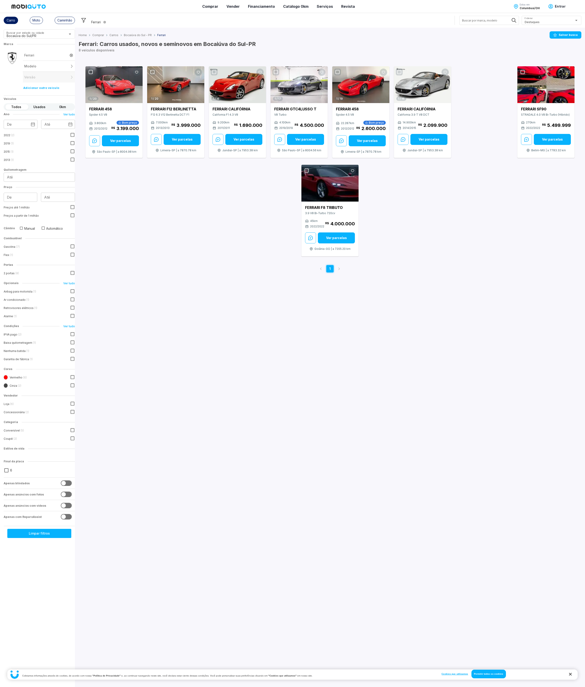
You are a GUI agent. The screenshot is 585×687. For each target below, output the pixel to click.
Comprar (210, 6)
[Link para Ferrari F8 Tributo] (330, 183)
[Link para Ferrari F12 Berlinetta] (175, 84)
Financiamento (261, 6)
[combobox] (34, 35)
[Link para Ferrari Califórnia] (237, 84)
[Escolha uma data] (33, 124)
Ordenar (528, 18)
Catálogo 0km (295, 6)
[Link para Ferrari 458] (114, 84)
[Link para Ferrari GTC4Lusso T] (299, 84)
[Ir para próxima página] (339, 268)
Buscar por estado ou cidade (25, 33)
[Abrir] (70, 34)
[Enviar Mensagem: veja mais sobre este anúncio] (94, 140)
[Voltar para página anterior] (320, 268)
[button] (11, 20)
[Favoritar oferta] (136, 72)
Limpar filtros (39, 533)
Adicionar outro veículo (41, 88)
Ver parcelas (120, 141)
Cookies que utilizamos (454, 674)
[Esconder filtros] (84, 20)
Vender (233, 6)
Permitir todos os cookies (488, 674)
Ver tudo (69, 114)
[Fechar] (570, 674)
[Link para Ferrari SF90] (545, 84)
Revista (348, 6)
